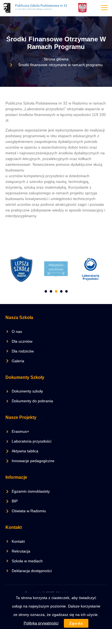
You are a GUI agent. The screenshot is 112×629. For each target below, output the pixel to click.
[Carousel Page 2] (51, 291)
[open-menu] (103, 8)
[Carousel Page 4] (61, 291)
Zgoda (76, 623)
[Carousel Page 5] (66, 291)
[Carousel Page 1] (46, 291)
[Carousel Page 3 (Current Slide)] (56, 291)
